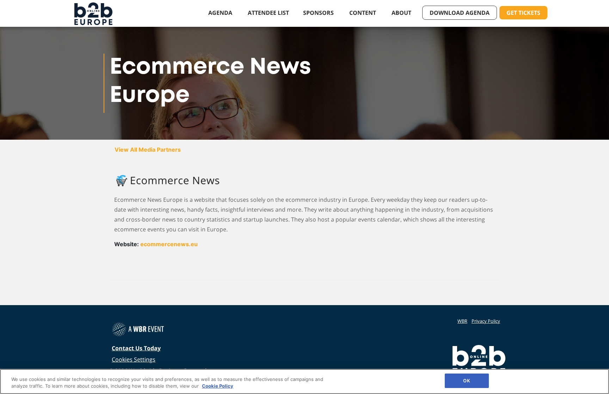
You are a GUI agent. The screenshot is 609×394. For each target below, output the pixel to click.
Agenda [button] (221, 13)
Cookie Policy (217, 386)
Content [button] (363, 13)
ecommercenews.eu (169, 244)
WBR (462, 321)
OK (466, 380)
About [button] (402, 13)
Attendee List (268, 13)
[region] (304, 381)
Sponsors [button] (319, 13)
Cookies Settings (133, 359)
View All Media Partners (148, 149)
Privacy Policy (486, 321)
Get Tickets (523, 13)
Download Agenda (460, 13)
